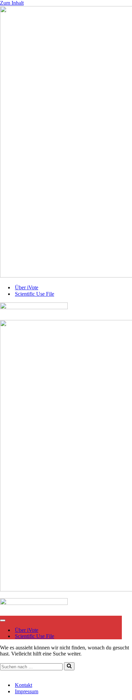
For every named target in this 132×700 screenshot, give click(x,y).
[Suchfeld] (69, 666)
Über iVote (26, 287)
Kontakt (8, 673)
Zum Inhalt (12, 3)
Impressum (31, 673)
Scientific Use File (34, 294)
